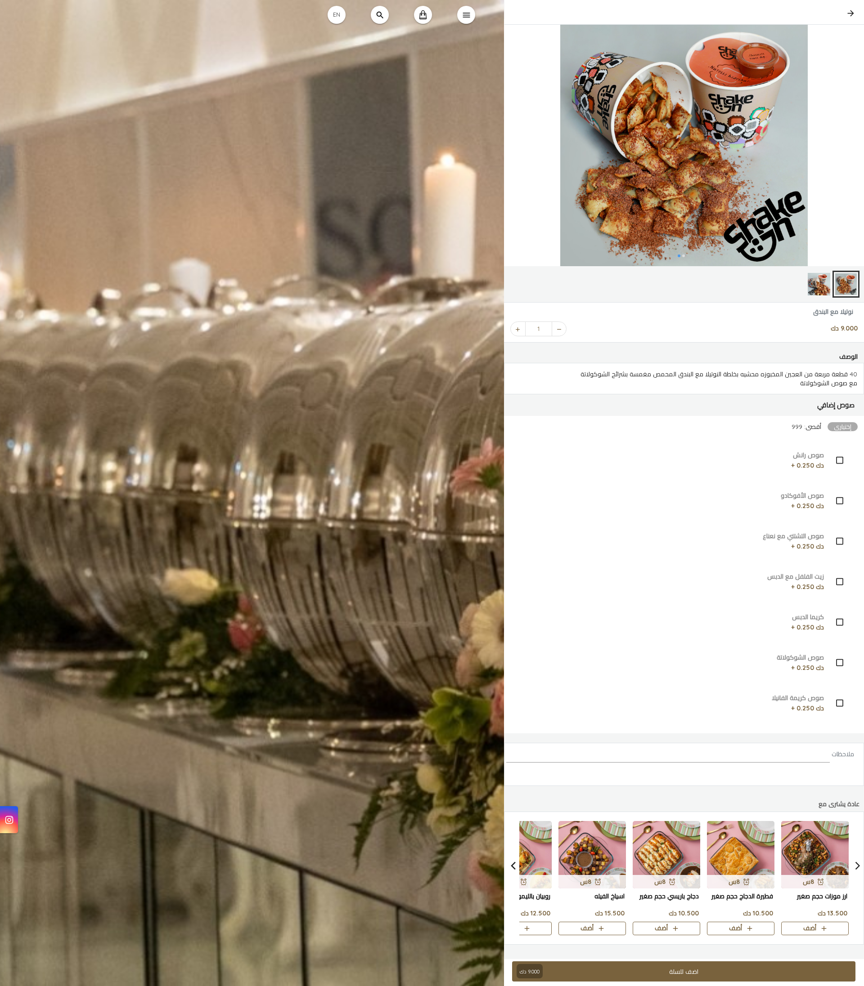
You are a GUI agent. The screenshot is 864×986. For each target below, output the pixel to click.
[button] (684, 405)
